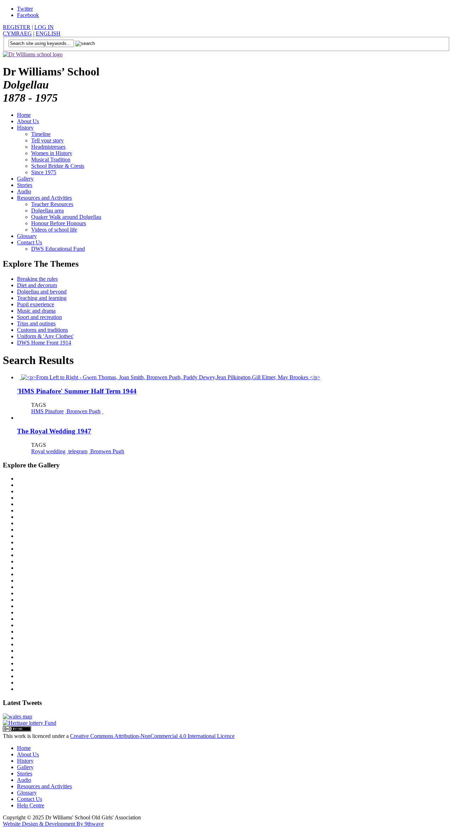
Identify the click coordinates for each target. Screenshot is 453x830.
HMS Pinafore (47, 411)
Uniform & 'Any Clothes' (45, 336)
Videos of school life (54, 230)
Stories (24, 185)
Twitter (25, 9)
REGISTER (16, 27)
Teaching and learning (42, 298)
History (25, 128)
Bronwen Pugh (83, 411)
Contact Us (29, 242)
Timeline (41, 134)
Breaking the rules (37, 279)
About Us (28, 121)
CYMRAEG (17, 33)
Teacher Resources (52, 204)
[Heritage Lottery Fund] (29, 723)
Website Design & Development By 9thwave (53, 824)
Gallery (25, 179)
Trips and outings (36, 323)
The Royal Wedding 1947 (54, 431)
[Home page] (33, 54)
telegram (77, 451)
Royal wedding (48, 451)
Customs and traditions (42, 330)
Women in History (51, 153)
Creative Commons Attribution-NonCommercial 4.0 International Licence (152, 736)
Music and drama (36, 311)
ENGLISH (48, 33)
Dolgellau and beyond (42, 292)
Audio (24, 191)
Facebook (28, 15)
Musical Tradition (50, 160)
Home (24, 115)
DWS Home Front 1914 (44, 343)
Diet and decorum (37, 285)
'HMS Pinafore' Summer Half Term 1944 (77, 391)
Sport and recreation (39, 317)
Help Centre (30, 805)
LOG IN (44, 27)
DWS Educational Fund (58, 249)
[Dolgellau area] (17, 717)
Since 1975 (43, 172)
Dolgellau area (47, 211)
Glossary (27, 236)
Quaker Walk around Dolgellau (66, 217)
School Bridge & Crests (57, 166)
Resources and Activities (44, 198)
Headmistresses (48, 147)
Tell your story (47, 140)
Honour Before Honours (58, 223)
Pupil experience (35, 304)
